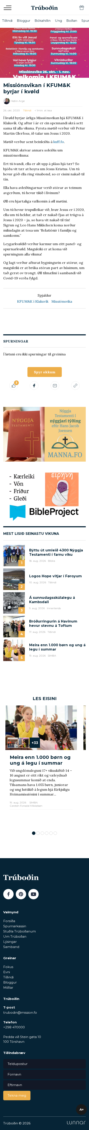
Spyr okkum (44, 372)
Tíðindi (7, 21)
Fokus (8, 967)
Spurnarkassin (14, 926)
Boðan (71, 21)
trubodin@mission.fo (20, 1012)
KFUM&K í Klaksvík (32, 301)
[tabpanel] (41, 766)
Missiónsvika (61, 301)
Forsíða (9, 921)
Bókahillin (43, 21)
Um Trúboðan (14, 936)
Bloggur (23, 21)
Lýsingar (10, 942)
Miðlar (8, 987)
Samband (11, 947)
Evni (6, 972)
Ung (58, 21)
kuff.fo (58, 142)
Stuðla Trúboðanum (19, 931)
